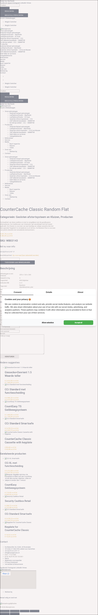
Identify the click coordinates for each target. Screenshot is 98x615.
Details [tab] (49, 292)
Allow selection (48, 323)
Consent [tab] (18, 292)
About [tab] (80, 292)
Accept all (78, 323)
